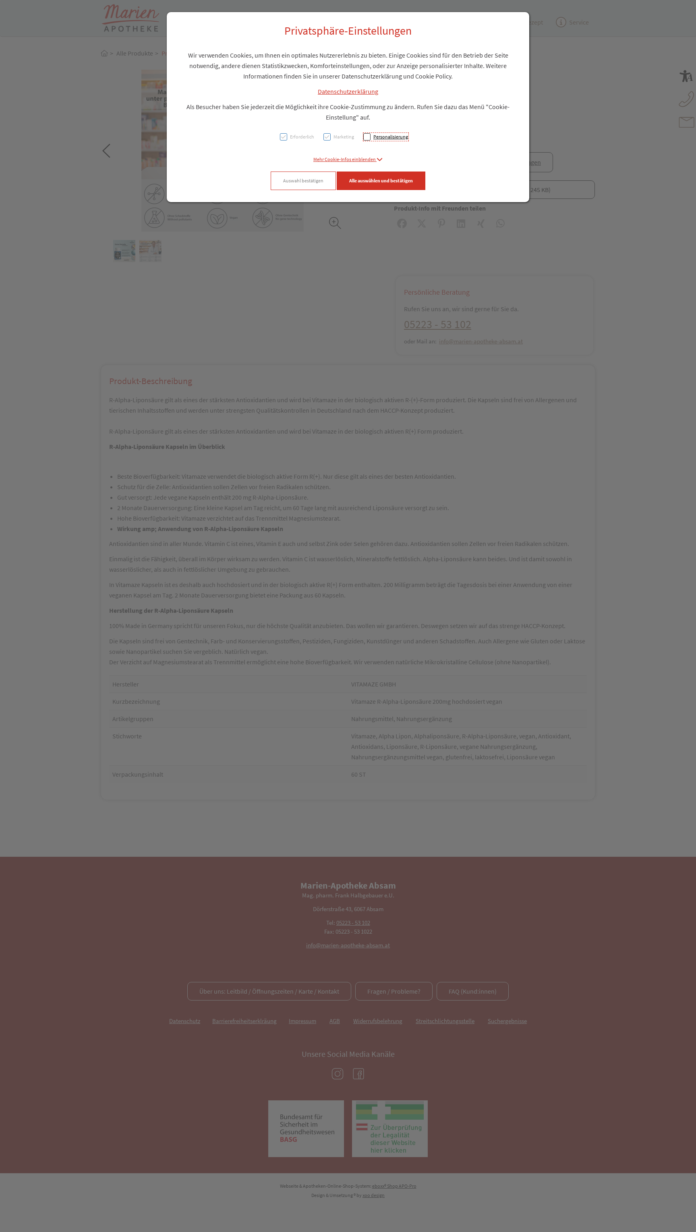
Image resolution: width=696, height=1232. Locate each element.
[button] (348, 159)
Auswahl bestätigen (303, 181)
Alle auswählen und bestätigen (381, 181)
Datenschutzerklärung (348, 91)
